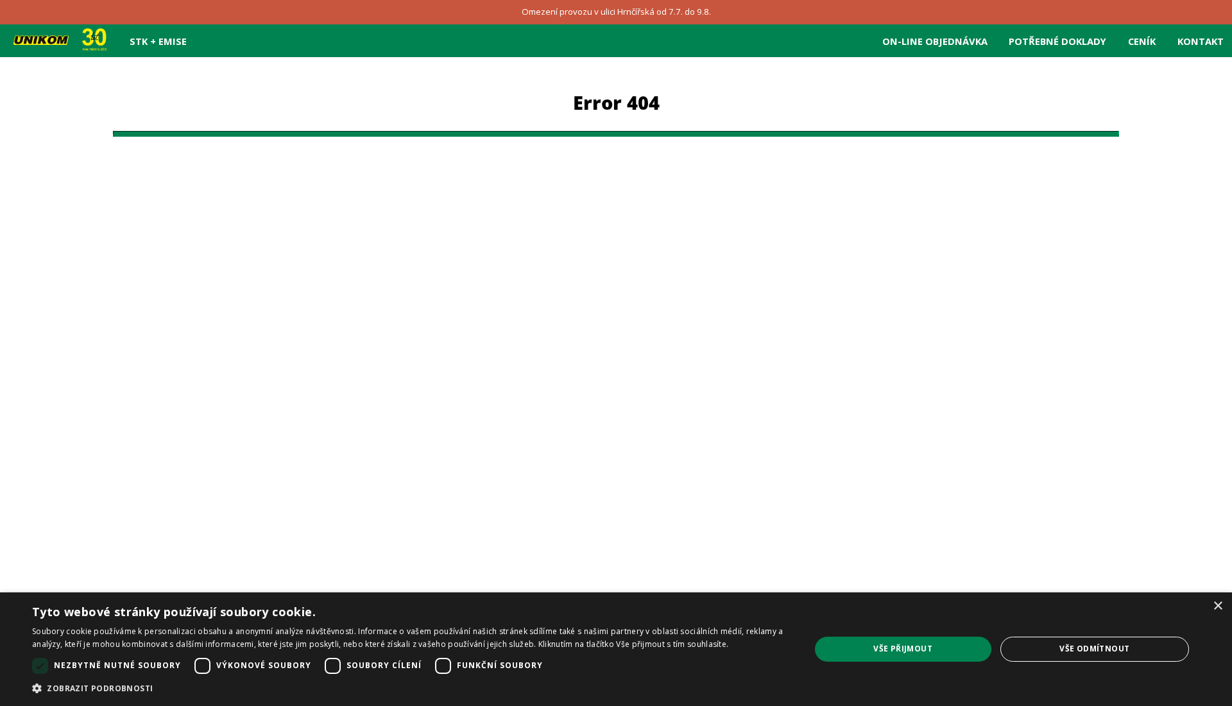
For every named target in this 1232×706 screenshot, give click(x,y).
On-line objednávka (935, 41)
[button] (409, 688)
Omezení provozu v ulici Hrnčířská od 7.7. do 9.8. (616, 11)
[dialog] (616, 649)
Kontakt (1200, 41)
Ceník (1142, 41)
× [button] (1217, 606)
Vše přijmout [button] (902, 648)
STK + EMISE (158, 41)
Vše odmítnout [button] (1094, 648)
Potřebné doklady (1057, 41)
